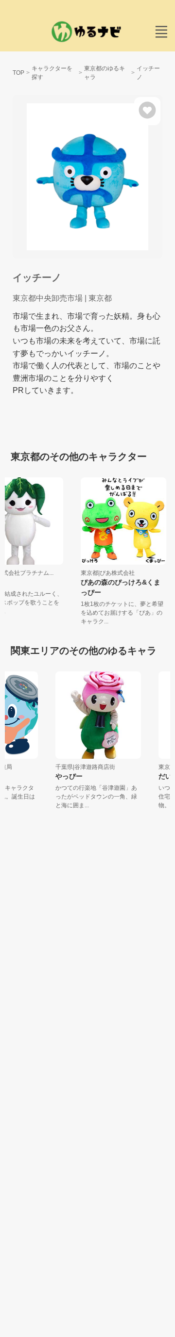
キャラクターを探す (52, 73)
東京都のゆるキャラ (104, 73)
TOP (18, 72)
